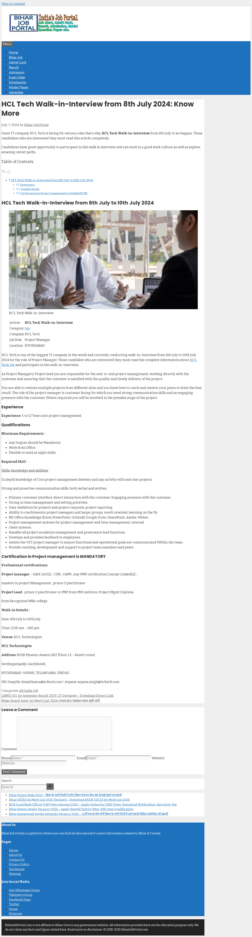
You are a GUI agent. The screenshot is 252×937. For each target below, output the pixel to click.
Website (158, 758)
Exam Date (17, 77)
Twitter (14, 904)
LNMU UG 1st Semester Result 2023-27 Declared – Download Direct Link (57, 696)
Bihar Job (16, 57)
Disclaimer (17, 869)
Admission (16, 72)
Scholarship (17, 82)
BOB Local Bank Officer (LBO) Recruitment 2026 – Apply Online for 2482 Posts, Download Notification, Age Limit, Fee (93, 804)
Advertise (16, 92)
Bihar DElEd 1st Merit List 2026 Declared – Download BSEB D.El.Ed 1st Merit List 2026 (69, 800)
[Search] (50, 786)
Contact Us (17, 860)
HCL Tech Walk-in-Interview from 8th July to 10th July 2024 (52, 180)
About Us (15, 855)
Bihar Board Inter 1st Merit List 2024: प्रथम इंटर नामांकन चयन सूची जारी (50, 701)
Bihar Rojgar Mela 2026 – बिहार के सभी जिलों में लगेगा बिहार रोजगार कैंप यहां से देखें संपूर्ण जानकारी (65, 795)
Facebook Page (20, 900)
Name (6, 758)
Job (27, 328)
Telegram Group (20, 895)
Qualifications (30, 189)
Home (13, 52)
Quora (13, 909)
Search (6, 781)
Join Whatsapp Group (24, 890)
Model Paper (19, 87)
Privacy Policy (19, 864)
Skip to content (13, 4)
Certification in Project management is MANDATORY (54, 193)
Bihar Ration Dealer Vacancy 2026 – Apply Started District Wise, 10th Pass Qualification (71, 809)
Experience (27, 184)
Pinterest (15, 914)
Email (81, 758)
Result (14, 67)
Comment (9, 749)
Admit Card (17, 62)
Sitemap (15, 874)
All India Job (28, 691)
